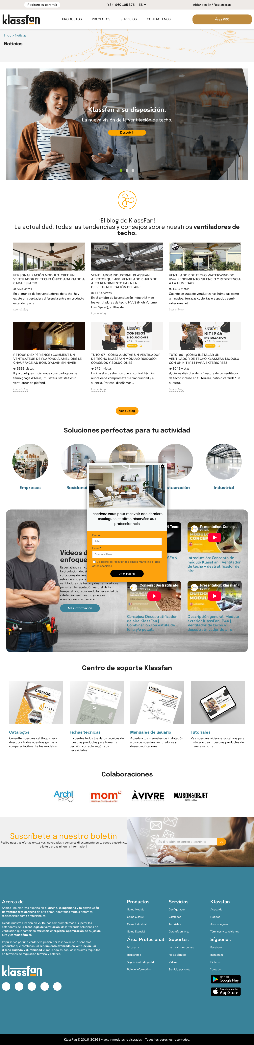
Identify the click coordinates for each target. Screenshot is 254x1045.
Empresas (30, 488)
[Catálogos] (36, 702)
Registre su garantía (42, 5)
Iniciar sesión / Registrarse (211, 5)
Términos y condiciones (224, 931)
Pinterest (215, 962)
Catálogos (19, 733)
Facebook (216, 947)
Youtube (215, 969)
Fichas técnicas (85, 733)
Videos (173, 962)
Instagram (216, 955)
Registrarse (134, 955)
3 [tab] (133, 171)
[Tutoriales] (218, 702)
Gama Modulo (135, 909)
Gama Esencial (136, 931)
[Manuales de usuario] (157, 702)
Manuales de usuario (150, 733)
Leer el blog (20, 309)
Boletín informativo (139, 969)
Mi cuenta (133, 947)
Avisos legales (219, 924)
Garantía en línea (179, 931)
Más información (80, 608)
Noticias (215, 917)
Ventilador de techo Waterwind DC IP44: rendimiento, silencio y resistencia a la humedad (205, 279)
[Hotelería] (127, 462)
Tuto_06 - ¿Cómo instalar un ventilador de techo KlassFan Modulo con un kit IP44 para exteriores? (204, 359)
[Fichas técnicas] (97, 702)
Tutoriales (201, 733)
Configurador (177, 909)
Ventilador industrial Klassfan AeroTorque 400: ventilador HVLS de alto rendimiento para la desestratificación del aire (124, 281)
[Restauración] (175, 462)
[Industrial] (224, 462)
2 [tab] (127, 171)
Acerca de (216, 909)
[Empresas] (30, 462)
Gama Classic (135, 917)
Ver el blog (127, 411)
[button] (73, 19)
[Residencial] (78, 462)
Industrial (224, 488)
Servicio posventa (179, 969)
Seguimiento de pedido (141, 962)
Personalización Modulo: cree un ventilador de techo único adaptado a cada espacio (49, 279)
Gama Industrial (137, 924)
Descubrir (104, 132)
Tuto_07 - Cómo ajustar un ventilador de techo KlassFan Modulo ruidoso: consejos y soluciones (126, 359)
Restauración (175, 488)
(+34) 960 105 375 (121, 5)
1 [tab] (121, 171)
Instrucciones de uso (181, 947)
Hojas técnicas (177, 955)
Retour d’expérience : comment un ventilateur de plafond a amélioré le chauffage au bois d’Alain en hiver (47, 359)
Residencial (78, 488)
